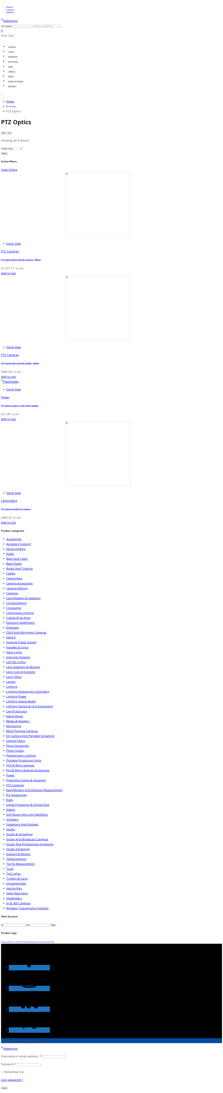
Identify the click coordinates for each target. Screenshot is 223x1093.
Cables (10, 573)
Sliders (10, 810)
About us (9, 7)
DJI (14, 942)
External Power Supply (21, 642)
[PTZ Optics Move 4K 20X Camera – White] (65, 236)
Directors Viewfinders (20, 623)
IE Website (10, 12)
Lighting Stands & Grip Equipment (29, 706)
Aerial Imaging (16, 549)
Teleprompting (16, 859)
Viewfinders (14, 898)
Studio (10, 829)
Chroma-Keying (16, 603)
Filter (53, 925)
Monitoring (13, 726)
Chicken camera (6, 942)
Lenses (10, 682)
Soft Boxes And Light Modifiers (27, 815)
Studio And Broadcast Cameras (27, 839)
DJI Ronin (19, 942)
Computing (13, 608)
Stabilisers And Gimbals (22, 824)
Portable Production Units (23, 760)
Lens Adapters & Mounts (23, 667)
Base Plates (14, 564)
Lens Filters (14, 677)
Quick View (13, 244)
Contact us (10, 10)
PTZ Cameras (10, 251)
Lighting (11, 687)
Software (12, 819)
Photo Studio (15, 751)
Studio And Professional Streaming (29, 844)
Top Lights (13, 874)
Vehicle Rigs (14, 888)
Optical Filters (15, 741)
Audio (10, 554)
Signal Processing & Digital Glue (27, 805)
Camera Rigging (17, 588)
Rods (9, 800)
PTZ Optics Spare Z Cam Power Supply (19, 405)
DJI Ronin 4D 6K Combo (30, 942)
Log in (4, 1088)
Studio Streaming (18, 849)
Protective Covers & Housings (26, 780)
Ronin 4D (42, 942)
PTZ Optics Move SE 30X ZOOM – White (20, 363)
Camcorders (9, 501)
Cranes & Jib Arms (18, 618)
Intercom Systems (18, 657)
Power (5, 397)
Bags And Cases (17, 559)
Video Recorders (17, 893)
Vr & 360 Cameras (18, 903)
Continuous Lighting (20, 613)
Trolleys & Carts (17, 879)
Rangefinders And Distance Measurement (34, 790)
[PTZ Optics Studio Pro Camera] (65, 485)
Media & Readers (17, 721)
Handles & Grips (17, 647)
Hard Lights (14, 652)
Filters (4, 154)
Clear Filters (9, 170)
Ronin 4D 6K (50, 942)
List (9, 133)
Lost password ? (12, 1080)
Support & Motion (18, 854)
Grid (3, 133)
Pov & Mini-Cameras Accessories (28, 770)
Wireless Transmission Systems (27, 908)
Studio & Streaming (19, 834)
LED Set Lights (16, 662)
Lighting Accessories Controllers (27, 692)
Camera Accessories (19, 583)
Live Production (16, 711)
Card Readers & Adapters (23, 598)
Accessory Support (18, 544)
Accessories (14, 539)
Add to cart (8, 273)
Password (8, 1064)
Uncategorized (16, 883)
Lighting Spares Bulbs (21, 701)
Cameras (12, 593)
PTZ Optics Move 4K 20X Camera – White (21, 259)
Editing (11, 637)
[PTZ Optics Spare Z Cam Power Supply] (10, 382)
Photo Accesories (17, 746)
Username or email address (21, 1056)
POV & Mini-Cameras (20, 765)
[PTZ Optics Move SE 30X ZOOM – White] (65, 339)
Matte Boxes (14, 716)
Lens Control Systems (20, 672)
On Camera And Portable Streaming (30, 736)
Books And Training (19, 568)
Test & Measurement (20, 864)
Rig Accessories (16, 795)
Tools (10, 869)
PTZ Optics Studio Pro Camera (16, 509)
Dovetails (12, 628)
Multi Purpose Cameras (22, 731)
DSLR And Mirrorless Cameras (26, 632)
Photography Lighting (21, 755)
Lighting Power (16, 696)
